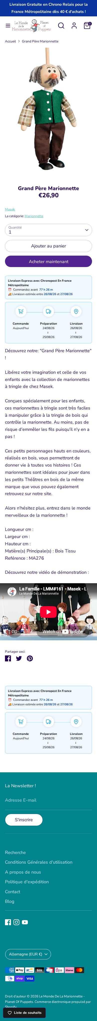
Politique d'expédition (27, 882)
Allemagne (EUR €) (25, 954)
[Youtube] (25, 922)
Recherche (15, 852)
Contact (12, 892)
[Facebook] (8, 922)
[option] (48, 113)
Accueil (10, 41)
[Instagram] (16, 922)
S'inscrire (24, 820)
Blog (9, 901)
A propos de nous (23, 872)
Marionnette (34, 216)
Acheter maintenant (48, 262)
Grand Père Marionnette (40, 41)
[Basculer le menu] (6, 26)
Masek (10, 209)
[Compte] (74, 24)
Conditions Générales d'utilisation (38, 862)
